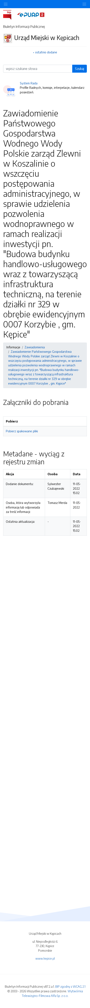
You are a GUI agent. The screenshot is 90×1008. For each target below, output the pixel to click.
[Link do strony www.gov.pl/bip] (9, 14)
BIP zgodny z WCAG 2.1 (70, 986)
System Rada (28, 83)
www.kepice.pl (45, 958)
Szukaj (79, 69)
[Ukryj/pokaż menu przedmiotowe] (5, 4)
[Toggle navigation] (84, 4)
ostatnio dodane (46, 52)
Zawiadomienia (34, 347)
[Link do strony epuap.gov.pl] (30, 14)
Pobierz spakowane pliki (22, 431)
